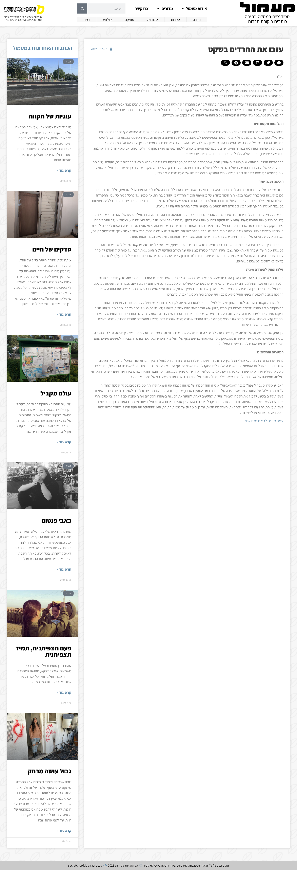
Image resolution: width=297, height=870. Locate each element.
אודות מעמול (196, 8)
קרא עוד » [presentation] (64, 170)
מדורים (167, 8)
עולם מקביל (55, 393)
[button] (278, 63)
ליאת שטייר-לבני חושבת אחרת (262, 421)
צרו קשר (141, 8)
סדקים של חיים (51, 249)
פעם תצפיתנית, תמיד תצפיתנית (43, 651)
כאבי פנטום (56, 520)
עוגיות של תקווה (50, 116)
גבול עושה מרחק (49, 771)
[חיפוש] (82, 8)
